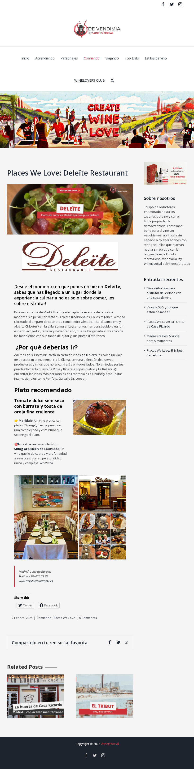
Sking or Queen (26, 449)
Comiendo (44, 618)
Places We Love (64, 618)
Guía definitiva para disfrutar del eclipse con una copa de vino (164, 293)
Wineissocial (110, 744)
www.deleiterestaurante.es (36, 581)
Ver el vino (46, 463)
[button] (112, 80)
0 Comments (88, 618)
